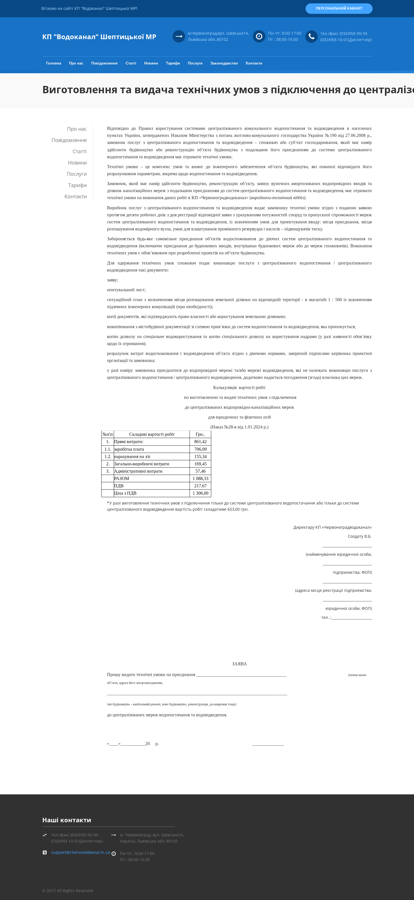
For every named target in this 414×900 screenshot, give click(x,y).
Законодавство (224, 63)
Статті (131, 63)
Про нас (76, 63)
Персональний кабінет (339, 8)
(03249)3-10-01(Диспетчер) (346, 39)
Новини (151, 63)
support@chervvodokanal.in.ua (80, 852)
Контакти (254, 63)
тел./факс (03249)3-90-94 (343, 33)
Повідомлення (104, 63)
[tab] (67, 129)
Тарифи (173, 63)
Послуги (195, 63)
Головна (53, 63)
